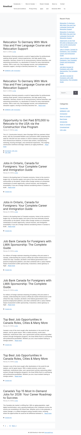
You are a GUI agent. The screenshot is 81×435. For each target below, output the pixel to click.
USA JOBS (8, 152)
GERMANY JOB (9, 70)
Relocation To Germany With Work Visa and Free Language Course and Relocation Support (26, 45)
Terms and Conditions (20, 8)
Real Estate (63, 119)
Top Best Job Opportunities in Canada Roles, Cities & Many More (25, 321)
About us (54, 4)
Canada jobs (17, 4)
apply (41, 8)
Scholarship (8, 151)
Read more (42, 66)
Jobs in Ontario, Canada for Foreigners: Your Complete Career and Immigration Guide (25, 166)
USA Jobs (14, 151)
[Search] (75, 93)
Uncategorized (64, 127)
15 (10, 426)
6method (7, 6)
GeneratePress (48, 432)
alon (47, 8)
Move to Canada (30, 4)
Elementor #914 (56, 8)
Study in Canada (44, 4)
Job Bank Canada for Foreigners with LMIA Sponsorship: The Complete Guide (27, 245)
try (64, 8)
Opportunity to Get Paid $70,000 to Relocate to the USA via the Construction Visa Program (26, 124)
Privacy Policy (33, 8)
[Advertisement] (27, 25)
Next (14, 426)
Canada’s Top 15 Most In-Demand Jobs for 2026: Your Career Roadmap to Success (27, 394)
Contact (62, 4)
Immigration (17, 70)
